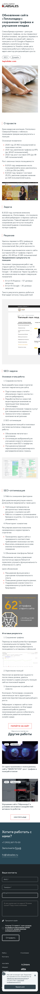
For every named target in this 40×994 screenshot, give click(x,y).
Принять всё (20, 987)
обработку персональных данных (17, 978)
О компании (25, 953)
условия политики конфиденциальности (15, 930)
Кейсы (4, 953)
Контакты (5, 957)
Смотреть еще (20, 817)
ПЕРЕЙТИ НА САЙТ (20, 726)
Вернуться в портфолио (20, 731)
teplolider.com (9, 61)
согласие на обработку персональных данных (18, 926)
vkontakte (5, 963)
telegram (5, 967)
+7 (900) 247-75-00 (11, 842)
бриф (18, 848)
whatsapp (5, 971)
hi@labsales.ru (10, 854)
